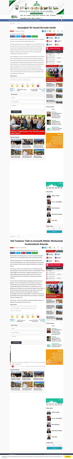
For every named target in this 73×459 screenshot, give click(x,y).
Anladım (68, 456)
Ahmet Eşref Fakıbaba (57, 214)
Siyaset (47, 15)
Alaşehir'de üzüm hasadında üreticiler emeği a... (38, 157)
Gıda (24, 15)
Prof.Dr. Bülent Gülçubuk (55, 129)
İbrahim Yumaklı (55, 195)
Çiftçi (33, 77)
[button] (60, 106)
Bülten (29, 18)
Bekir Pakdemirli (55, 208)
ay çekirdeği (19, 79)
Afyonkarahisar (13, 306)
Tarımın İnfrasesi (55, 121)
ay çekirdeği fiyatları (26, 79)
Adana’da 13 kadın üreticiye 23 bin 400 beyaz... (26, 147)
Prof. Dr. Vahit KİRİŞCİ (57, 201)
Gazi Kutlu (54, 114)
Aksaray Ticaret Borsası (39, 77)
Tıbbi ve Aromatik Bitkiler (15, 308)
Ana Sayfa (13, 23)
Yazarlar (21, 20)
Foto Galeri (12, 20)
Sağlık (37, 15)
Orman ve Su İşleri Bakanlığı (16, 310)
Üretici (29, 77)
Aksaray (12, 77)
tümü (61, 191)
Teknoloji (38, 18)
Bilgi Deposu (53, 15)
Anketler (26, 20)
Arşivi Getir (54, 231)
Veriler (33, 18)
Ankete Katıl (54, 146)
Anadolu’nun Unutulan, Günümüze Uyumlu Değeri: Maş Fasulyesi (57, 124)
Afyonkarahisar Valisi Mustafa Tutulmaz (28, 308)
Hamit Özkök (13, 79)
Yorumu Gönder (16, 111)
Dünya (33, 15)
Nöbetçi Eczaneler (31, 20)
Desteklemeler (23, 18)
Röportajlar (42, 15)
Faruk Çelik (54, 220)
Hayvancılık (28, 15)
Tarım (21, 15)
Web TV (16, 20)
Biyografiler (37, 20)
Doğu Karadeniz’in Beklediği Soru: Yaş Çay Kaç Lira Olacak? (56, 117)
